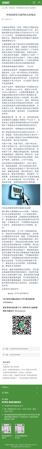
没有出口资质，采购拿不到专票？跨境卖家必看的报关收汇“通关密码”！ (21, 375)
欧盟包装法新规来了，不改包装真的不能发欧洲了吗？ (21, 378)
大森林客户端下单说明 (11, 367)
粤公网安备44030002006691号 (21, 446)
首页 (5, 8)
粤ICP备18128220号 (31, 445)
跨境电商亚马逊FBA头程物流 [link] (26, 8)
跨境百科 (12, 8)
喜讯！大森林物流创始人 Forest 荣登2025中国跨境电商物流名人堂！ (21, 370)
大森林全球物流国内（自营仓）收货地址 (17, 372)
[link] (4, 8)
